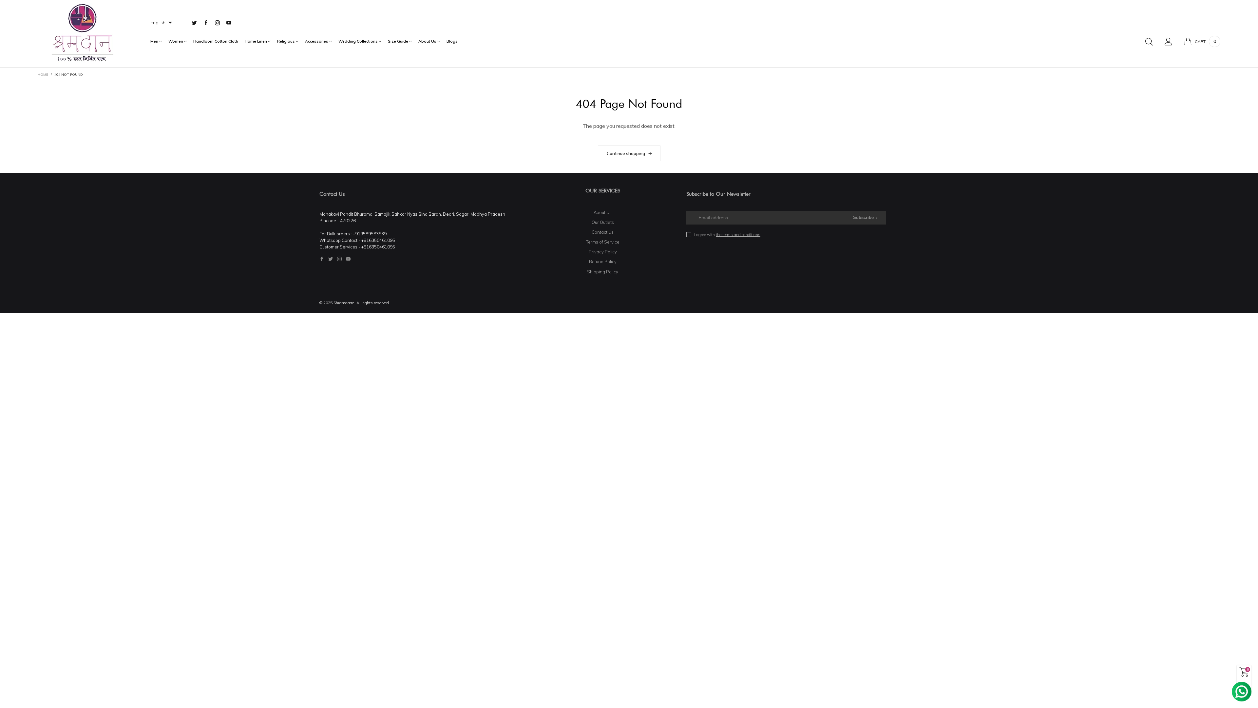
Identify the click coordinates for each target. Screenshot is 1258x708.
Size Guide (398, 41)
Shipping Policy (602, 271)
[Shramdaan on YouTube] (348, 259)
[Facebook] (206, 23)
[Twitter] (194, 23)
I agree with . (727, 234)
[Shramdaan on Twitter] (330, 259)
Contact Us (603, 232)
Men (154, 41)
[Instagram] (217, 23)
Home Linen (256, 41)
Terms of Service (602, 242)
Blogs (452, 41)
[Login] (1168, 42)
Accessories (317, 41)
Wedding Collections (358, 41)
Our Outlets (603, 222)
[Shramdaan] (82, 33)
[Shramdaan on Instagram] (339, 259)
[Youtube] (229, 23)
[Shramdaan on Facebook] (322, 259)
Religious (286, 41)
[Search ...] (1149, 42)
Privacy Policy (603, 251)
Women (176, 41)
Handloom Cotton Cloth (215, 41)
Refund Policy (603, 261)
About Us (427, 41)
